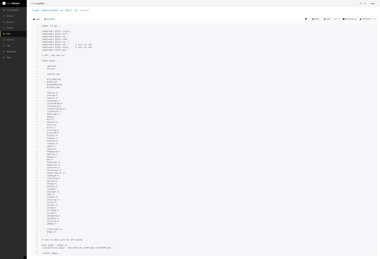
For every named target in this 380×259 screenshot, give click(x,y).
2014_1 (68, 10)
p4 (62, 10)
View (37, 19)
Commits (50, 19)
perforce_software (50, 10)
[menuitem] (13, 10)
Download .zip (350, 19)
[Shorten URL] (306, 19)
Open (328, 19)
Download (368, 19)
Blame (316, 19)
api (76, 10)
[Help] (365, 4)
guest (36, 10)
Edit (337, 19)
